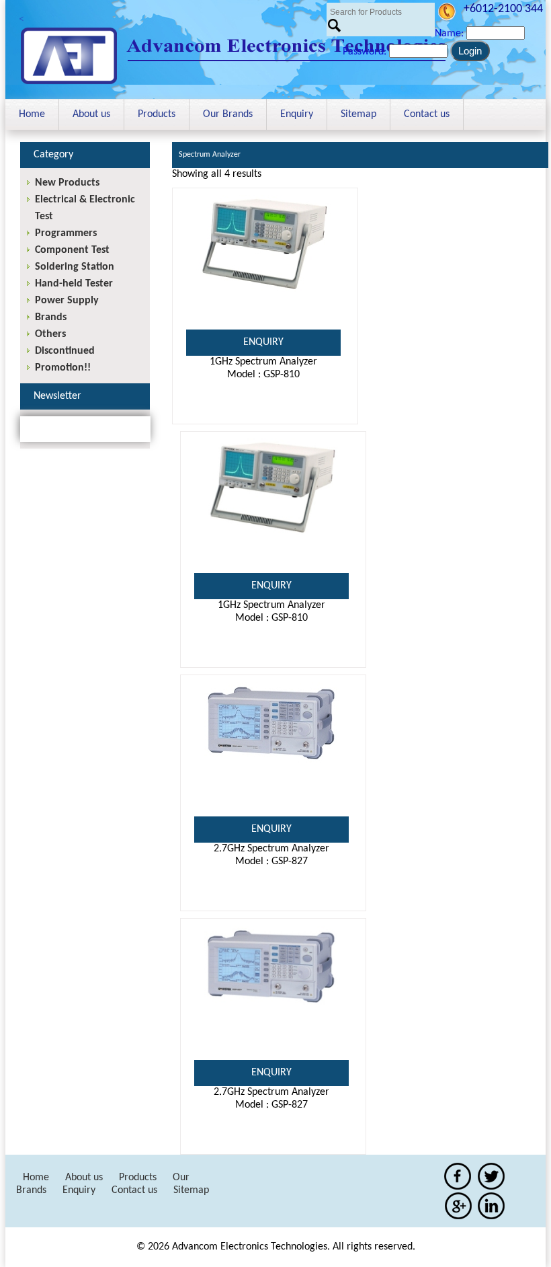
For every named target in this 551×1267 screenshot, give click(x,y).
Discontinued (65, 351)
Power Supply (67, 300)
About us (91, 114)
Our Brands (228, 114)
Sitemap (358, 114)
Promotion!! (63, 367)
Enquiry (296, 114)
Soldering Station (74, 267)
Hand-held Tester (74, 283)
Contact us (427, 114)
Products (156, 114)
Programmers (66, 233)
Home (32, 114)
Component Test (72, 250)
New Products (67, 183)
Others (50, 334)
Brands (51, 317)
